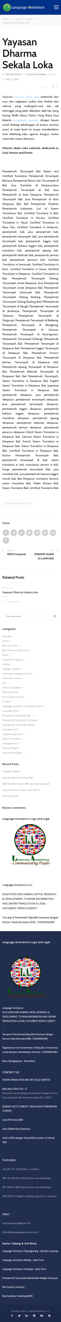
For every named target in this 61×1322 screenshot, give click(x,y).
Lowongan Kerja (10, 710)
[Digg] (37, 532)
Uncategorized (9, 743)
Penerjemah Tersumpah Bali (16, 715)
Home (5, 19)
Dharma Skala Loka (26, 97)
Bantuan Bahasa (14, 74)
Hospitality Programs (12, 659)
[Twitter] (13, 532)
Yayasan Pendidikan (24, 19)
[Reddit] (29, 532)
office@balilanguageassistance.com (20, 1232)
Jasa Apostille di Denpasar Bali (17, 777)
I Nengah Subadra (11, 668)
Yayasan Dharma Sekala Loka (17, 503)
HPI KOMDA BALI (10, 796)
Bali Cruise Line (10, 645)
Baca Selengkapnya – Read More (18, 1061)
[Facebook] (6, 532)
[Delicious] (45, 532)
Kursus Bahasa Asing (12, 696)
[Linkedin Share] (21, 532)
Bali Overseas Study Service (16, 650)
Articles (6, 641)
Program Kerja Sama (12, 734)
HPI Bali (6, 664)
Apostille (6, 636)
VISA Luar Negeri (10, 748)
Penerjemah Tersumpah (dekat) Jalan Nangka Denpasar (30, 1278)
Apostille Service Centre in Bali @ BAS (21, 790)
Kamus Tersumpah (11, 687)
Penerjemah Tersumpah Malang (18, 724)
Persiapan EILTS (10, 729)
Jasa (4, 682)
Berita (5, 654)
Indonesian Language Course (16, 673)
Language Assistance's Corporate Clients (22, 706)
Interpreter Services (12, 678)
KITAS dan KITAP (10, 692)
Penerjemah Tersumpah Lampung (19, 720)
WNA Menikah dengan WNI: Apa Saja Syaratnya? (26, 783)
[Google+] (53, 532)
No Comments (13, 601)
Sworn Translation (11, 738)
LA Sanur (6, 701)
